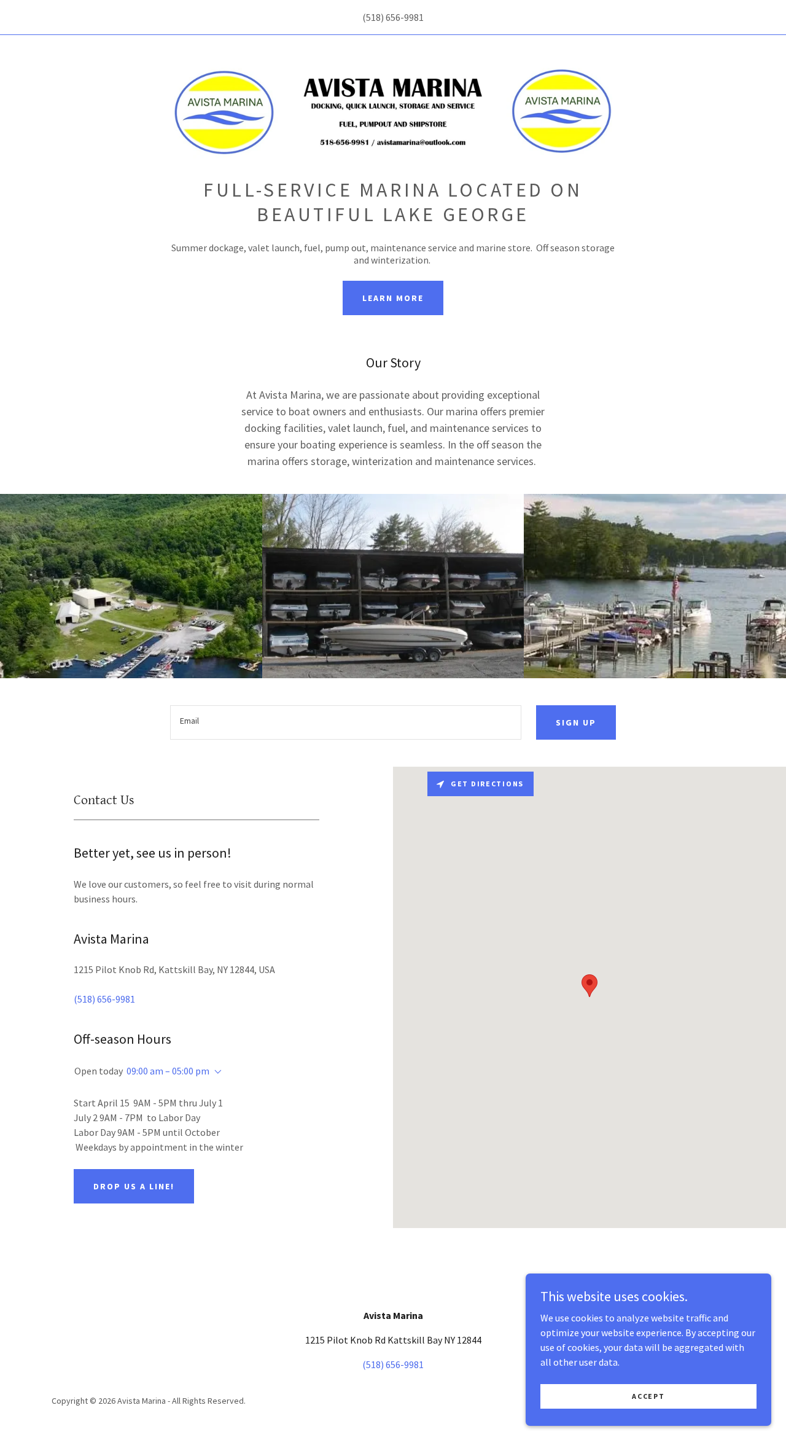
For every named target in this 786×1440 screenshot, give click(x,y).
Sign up (576, 722)
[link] (392, 110)
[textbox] (345, 722)
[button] (215, 1072)
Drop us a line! (133, 1186)
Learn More (393, 297)
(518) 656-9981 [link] (393, 17)
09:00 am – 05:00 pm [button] (167, 1071)
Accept (648, 1396)
